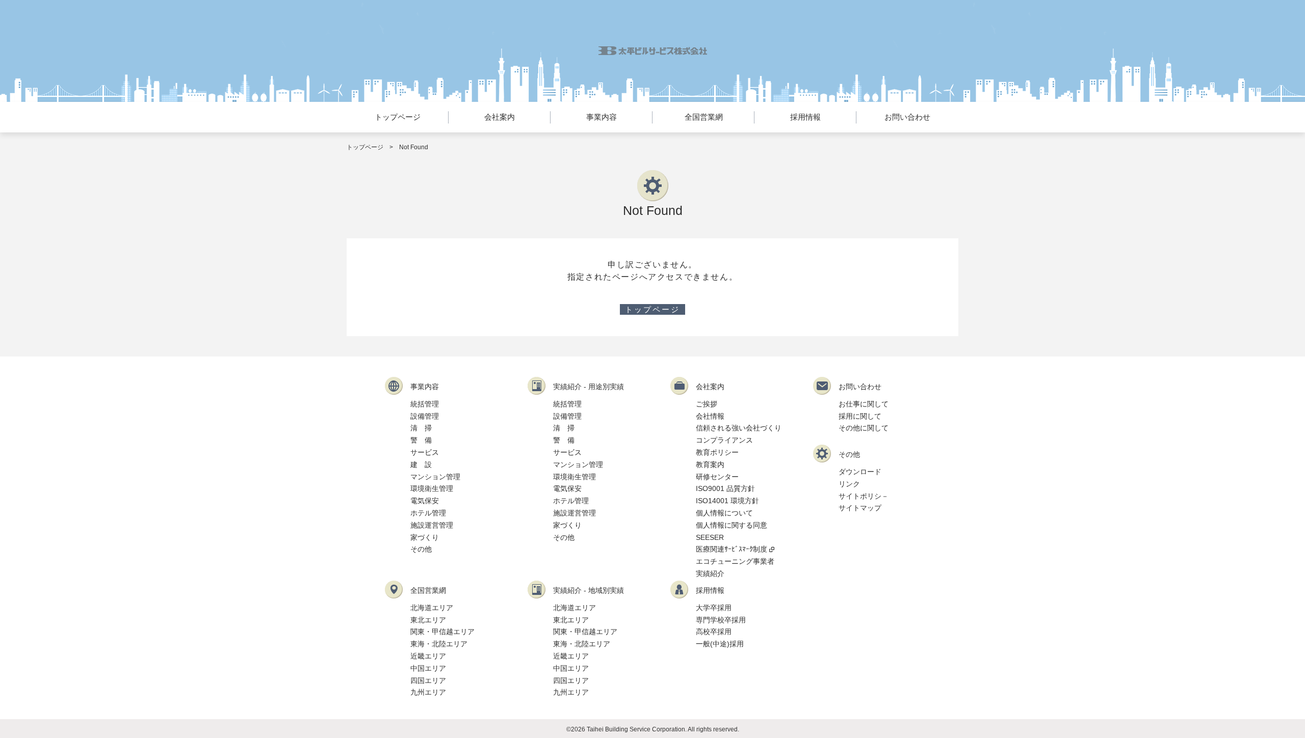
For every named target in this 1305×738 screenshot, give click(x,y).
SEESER (710, 537)
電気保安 (424, 501)
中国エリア (428, 668)
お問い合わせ (907, 117)
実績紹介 (710, 573)
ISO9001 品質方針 (725, 488)
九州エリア (428, 692)
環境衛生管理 (431, 488)
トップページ (398, 117)
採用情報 (805, 117)
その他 (421, 549)
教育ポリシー (717, 452)
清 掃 (421, 428)
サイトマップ (860, 508)
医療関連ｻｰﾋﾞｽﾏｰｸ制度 (731, 549)
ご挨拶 (706, 404)
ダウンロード (860, 472)
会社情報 (710, 416)
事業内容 (601, 117)
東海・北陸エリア (438, 644)
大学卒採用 (714, 608)
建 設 (421, 464)
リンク (849, 484)
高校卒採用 (714, 631)
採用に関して (860, 416)
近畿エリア (428, 656)
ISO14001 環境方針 (727, 501)
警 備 (421, 440)
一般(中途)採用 (720, 644)
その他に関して (864, 428)
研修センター (717, 477)
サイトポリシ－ (864, 496)
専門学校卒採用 (721, 620)
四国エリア (428, 680)
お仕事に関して (864, 404)
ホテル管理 (428, 513)
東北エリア (428, 620)
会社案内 (499, 117)
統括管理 (424, 404)
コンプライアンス (724, 440)
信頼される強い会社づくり (738, 428)
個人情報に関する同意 (731, 525)
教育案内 (710, 464)
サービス (424, 452)
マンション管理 (435, 477)
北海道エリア (431, 608)
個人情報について (724, 513)
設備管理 (424, 416)
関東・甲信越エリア (442, 631)
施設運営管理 (431, 525)
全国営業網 (704, 117)
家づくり (424, 537)
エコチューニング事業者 (735, 561)
